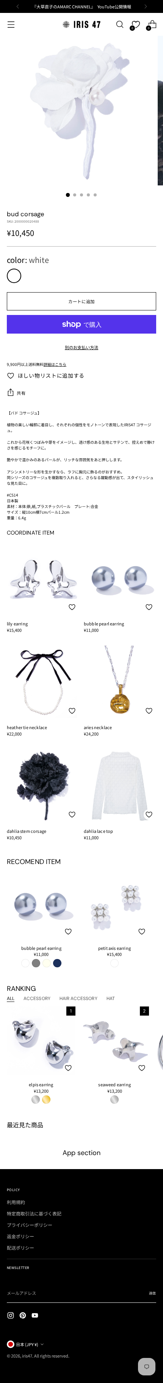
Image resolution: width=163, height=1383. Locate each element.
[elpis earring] (41, 1040)
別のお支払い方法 (81, 347)
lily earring (17, 623)
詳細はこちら (55, 364)
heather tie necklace (27, 727)
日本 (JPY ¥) (27, 1344)
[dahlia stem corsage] (43, 785)
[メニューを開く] (11, 24)
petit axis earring (114, 948)
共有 (21, 393)
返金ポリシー (20, 1236)
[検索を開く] (119, 24)
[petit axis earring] (114, 904)
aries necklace (98, 727)
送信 (152, 1293)
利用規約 (16, 1202)
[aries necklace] (120, 682)
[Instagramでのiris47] (11, 1316)
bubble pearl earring (104, 623)
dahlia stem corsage (26, 831)
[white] (14, 276)
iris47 (27, 1356)
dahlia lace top (98, 831)
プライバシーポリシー (29, 1225)
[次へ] (145, 6)
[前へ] (17, 6)
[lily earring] (43, 578)
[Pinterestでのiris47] (23, 1316)
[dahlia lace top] (120, 785)
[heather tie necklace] (43, 682)
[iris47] (81, 24)
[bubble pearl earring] (120, 578)
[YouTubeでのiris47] (35, 1316)
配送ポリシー (20, 1247)
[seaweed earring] (114, 1040)
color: (28, 259)
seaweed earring (114, 1084)
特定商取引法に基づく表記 (34, 1213)
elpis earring (41, 1084)
